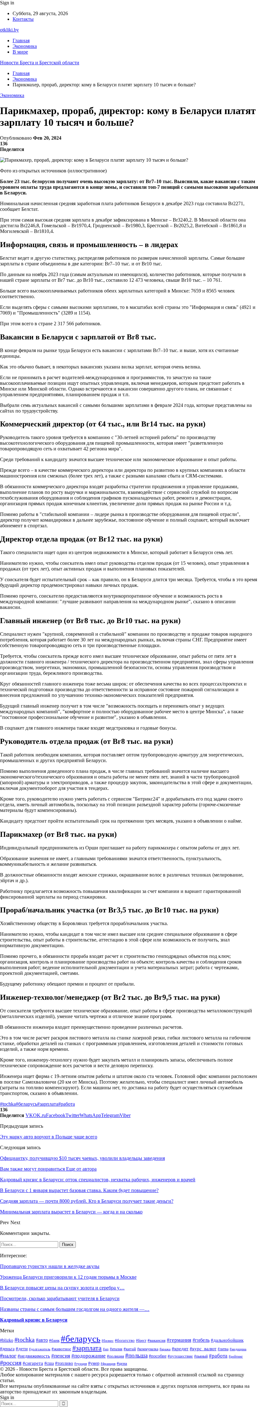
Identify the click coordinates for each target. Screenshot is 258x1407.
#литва (223, 1349)
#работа (66, 1104)
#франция (108, 1363)
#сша (49, 1363)
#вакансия (156, 1340)
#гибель (201, 1340)
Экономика (25, 46)
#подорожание (88, 1356)
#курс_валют (203, 1348)
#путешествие (180, 1356)
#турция (80, 1363)
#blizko (6, 1340)
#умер (93, 1363)
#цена (122, 1363)
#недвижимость (34, 1355)
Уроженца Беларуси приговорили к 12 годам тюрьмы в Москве (68, 1277)
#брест (141, 1340)
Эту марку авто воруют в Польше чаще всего (48, 1136)
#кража (165, 1349)
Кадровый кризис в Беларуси (33, 1320)
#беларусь (26, 1104)
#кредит (180, 1348)
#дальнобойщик (227, 1340)
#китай (130, 1348)
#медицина (238, 1349)
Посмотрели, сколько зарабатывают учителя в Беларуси (60, 1298)
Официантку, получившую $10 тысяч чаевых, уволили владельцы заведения (82, 1158)
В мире (20, 52)
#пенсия (60, 1356)
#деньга (7, 1348)
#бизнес (108, 1340)
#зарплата (47, 1104)
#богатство (125, 1340)
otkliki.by (9, 29)
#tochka (8, 1104)
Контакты (23, 19)
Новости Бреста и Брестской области (39, 62)
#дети (22, 1348)
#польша (136, 1355)
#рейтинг (236, 1356)
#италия (116, 1349)
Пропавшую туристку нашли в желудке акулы (49, 1266)
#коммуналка (147, 1349)
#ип (106, 1349)
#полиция (115, 1356)
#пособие (157, 1355)
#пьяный (201, 1356)
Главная (21, 40)
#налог (8, 1355)
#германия (179, 1340)
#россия (10, 1362)
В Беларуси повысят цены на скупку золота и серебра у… (62, 1287)
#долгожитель (39, 1349)
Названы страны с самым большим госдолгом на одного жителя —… (74, 1309)
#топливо (64, 1363)
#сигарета (33, 1363)
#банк (54, 1340)
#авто (42, 1340)
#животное (61, 1348)
